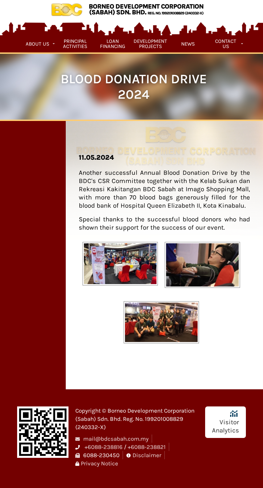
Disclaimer (147, 455)
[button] (120, 266)
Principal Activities (75, 44)
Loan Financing (112, 44)
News (188, 44)
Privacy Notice (99, 463)
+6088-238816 (104, 446)
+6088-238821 (147, 446)
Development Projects (150, 44)
